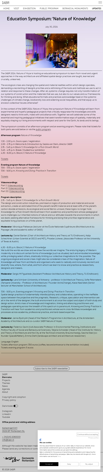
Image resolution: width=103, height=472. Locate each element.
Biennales (7, 377)
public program (43, 129)
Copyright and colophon (14, 397)
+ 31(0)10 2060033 (11, 436)
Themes (6, 383)
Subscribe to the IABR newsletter (51, 368)
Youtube (6, 417)
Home (6, 8)
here (59, 456)
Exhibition (29, 8)
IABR (4, 374)
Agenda (6, 389)
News (5, 386)
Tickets (4, 158)
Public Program (49, 8)
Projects (6, 380)
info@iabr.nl (8, 439)
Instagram (7, 411)
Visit (16, 8)
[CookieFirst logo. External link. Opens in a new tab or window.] (40, 440)
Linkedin (6, 414)
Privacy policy (93, 438)
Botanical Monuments (75, 8)
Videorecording (15, 185)
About (5, 391)
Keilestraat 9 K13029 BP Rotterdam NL (13, 429)
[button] (100, 3)
